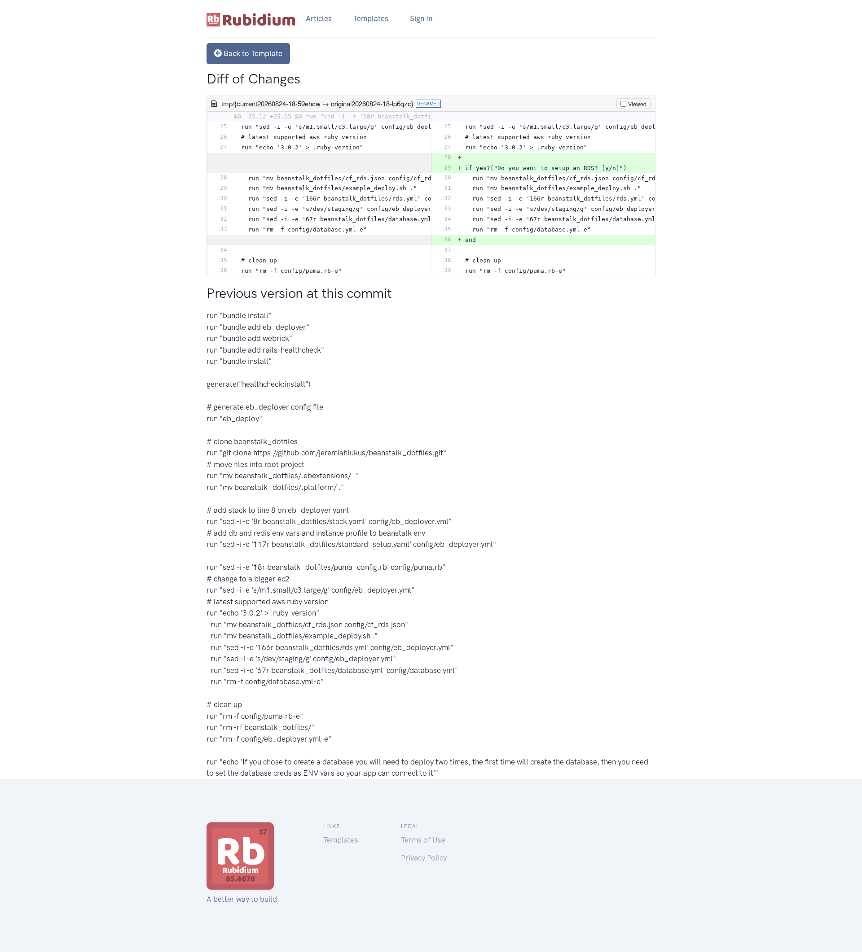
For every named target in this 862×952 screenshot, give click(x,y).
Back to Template (252, 53)
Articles (319, 18)
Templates (370, 18)
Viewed (637, 104)
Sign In (421, 18)
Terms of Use (423, 839)
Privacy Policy (424, 857)
